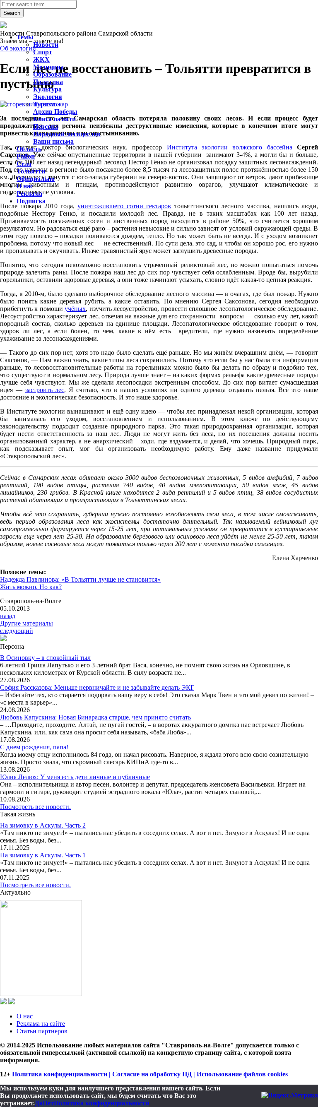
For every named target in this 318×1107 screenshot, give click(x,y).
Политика (48, 81)
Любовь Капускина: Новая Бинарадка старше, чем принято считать (95, 717)
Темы (25, 37)
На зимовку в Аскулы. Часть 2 (43, 825)
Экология (47, 96)
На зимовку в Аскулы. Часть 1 (43, 855)
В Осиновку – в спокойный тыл (45, 657)
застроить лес (45, 389)
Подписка (31, 201)
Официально (36, 178)
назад (7, 615)
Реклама (29, 193)
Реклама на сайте (41, 1023)
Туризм (44, 104)
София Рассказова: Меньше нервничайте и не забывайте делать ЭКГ (97, 687)
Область (29, 148)
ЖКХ (41, 59)
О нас (25, 1016)
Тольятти (31, 171)
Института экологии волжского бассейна (229, 147)
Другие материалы (26, 623)
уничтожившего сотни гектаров (124, 205)
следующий (16, 630)
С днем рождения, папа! (34, 747)
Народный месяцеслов (67, 133)
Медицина (48, 66)
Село (24, 163)
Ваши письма (53, 141)
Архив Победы (55, 111)
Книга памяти (54, 119)
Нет (48, 1103)
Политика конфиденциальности (101, 1103)
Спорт (42, 51)
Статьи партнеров (42, 1031)
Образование (52, 74)
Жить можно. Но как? (31, 586)
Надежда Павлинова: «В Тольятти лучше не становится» (80, 579)
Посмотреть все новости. (35, 806)
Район (26, 156)
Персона (45, 126)
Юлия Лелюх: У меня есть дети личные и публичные (75, 776)
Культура (47, 89)
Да (39, 1103)
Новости (45, 44)
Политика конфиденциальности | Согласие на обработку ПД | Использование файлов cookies (150, 1074)
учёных (75, 308)
